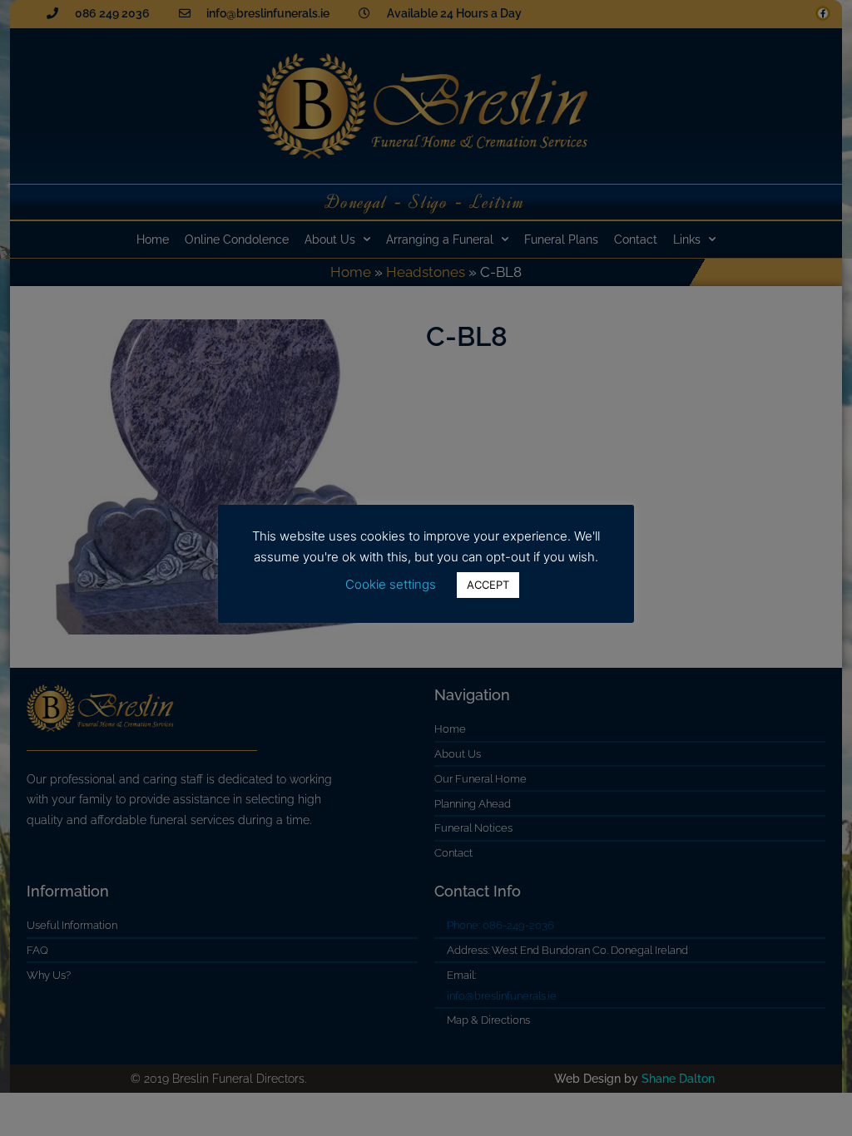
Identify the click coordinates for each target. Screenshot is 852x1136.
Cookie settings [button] (390, 584)
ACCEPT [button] (488, 584)
